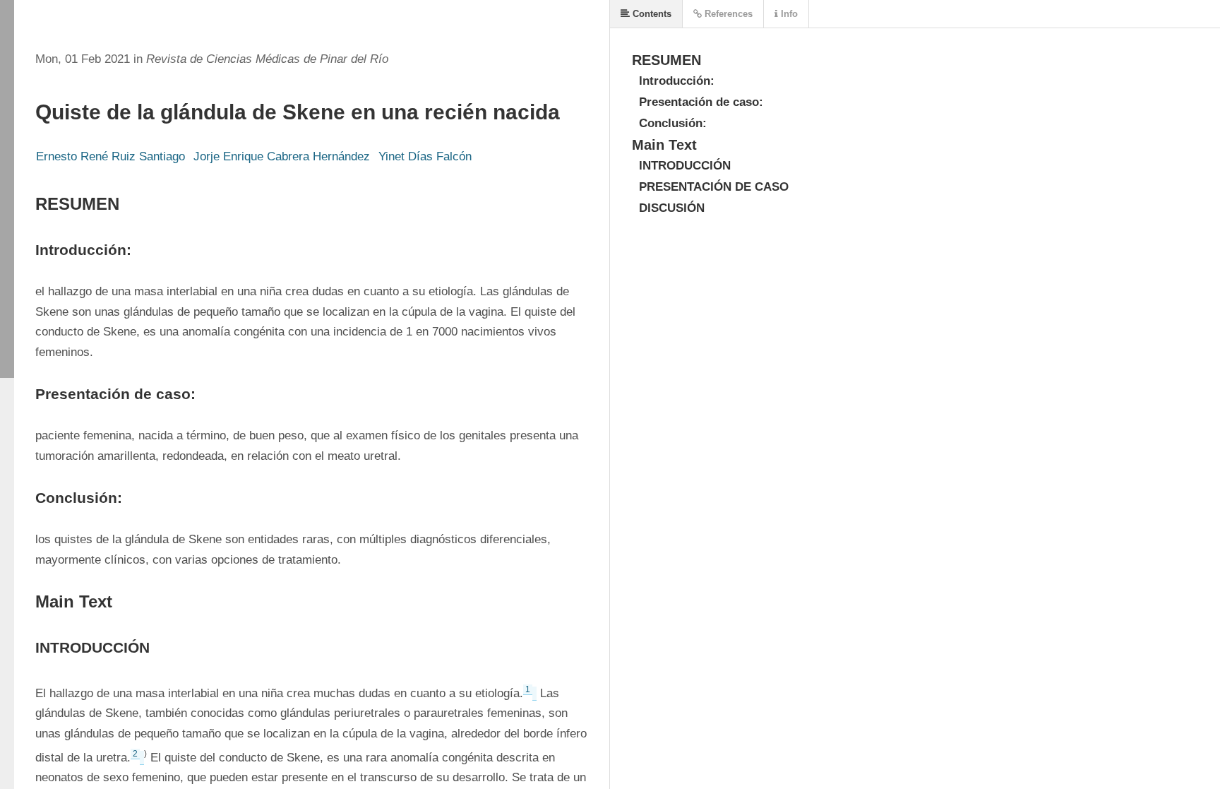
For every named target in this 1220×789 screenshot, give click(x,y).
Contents (650, 13)
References (727, 13)
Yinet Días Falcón (425, 156)
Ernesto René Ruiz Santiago (110, 156)
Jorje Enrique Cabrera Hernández (281, 156)
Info (788, 13)
